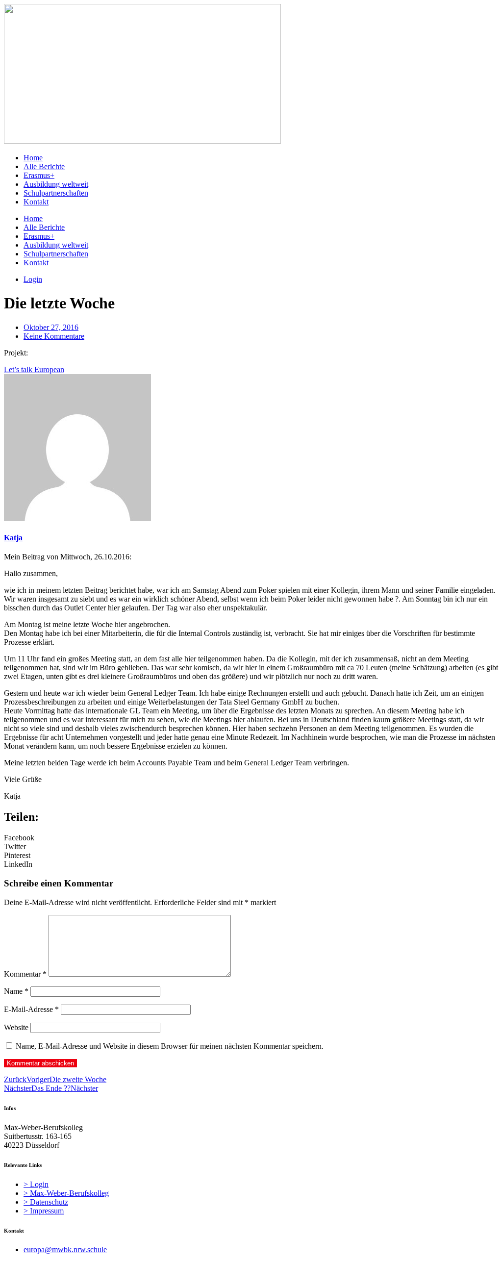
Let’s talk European (34, 369)
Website (16, 1027)
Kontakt (36, 202)
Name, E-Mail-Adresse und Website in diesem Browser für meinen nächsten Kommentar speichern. (170, 1046)
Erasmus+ (39, 175)
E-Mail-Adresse (31, 1009)
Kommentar (25, 974)
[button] (251, 837)
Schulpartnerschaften (56, 193)
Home (33, 157)
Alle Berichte (44, 166)
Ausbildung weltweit (56, 184)
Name (16, 991)
